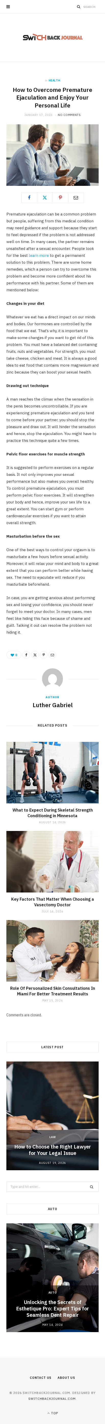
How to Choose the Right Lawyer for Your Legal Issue (52, 1149)
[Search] (79, 6)
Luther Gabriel (53, 705)
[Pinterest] (60, 197)
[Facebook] (29, 197)
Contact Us (40, 1378)
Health (54, 80)
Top (54, 1413)
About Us (66, 1378)
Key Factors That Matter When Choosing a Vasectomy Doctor (52, 902)
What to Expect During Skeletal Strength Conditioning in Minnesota (52, 812)
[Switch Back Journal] (52, 37)
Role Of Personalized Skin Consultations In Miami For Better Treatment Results (52, 991)
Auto (52, 1292)
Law (52, 1137)
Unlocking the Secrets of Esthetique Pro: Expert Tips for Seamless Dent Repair (52, 1308)
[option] (52, 1115)
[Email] (76, 197)
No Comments (69, 115)
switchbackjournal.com (52, 1399)
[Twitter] (45, 197)
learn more (39, 255)
